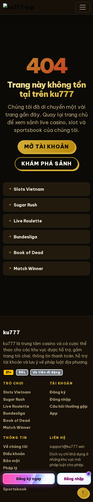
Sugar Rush (14, 399)
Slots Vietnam (17, 392)
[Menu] (82, 7)
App (54, 413)
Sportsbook (15, 489)
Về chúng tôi (15, 446)
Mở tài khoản (46, 146)
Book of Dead (16, 420)
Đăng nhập (60, 399)
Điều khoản (14, 453)
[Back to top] (83, 493)
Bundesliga (14, 413)
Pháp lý (10, 467)
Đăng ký (58, 392)
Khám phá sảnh (46, 163)
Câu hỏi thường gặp (69, 406)
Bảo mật (11, 460)
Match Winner (17, 427)
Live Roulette (16, 406)
